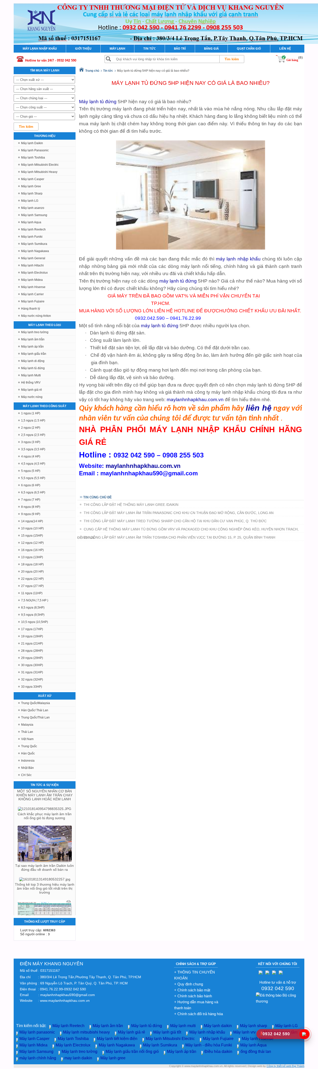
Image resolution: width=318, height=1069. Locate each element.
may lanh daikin (78, 1058)
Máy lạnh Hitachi (32, 265)
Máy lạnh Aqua (31, 222)
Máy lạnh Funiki (31, 236)
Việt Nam (27, 739)
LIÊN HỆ (285, 48)
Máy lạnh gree (112, 1058)
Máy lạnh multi (183, 1026)
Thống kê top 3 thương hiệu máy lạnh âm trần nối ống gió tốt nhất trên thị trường (44, 872)
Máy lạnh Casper (32, 179)
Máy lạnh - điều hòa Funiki (208, 1045)
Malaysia (27, 724)
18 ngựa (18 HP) (32, 564)
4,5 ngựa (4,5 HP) (33, 463)
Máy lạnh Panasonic (35, 150)
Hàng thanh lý (30, 308)
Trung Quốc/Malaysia (35, 703)
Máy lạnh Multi (31, 375)
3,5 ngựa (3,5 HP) (33, 449)
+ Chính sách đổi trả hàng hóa (198, 1014)
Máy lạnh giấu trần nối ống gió (132, 1051)
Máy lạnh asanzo (32, 208)
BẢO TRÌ (180, 48)
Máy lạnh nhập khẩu (207, 1032)
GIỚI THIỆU (83, 48)
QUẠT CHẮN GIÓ (249, 48)
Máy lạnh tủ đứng (33, 368)
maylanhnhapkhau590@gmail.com (67, 995)
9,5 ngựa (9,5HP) (32, 614)
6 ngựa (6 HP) (30, 485)
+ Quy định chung (188, 984)
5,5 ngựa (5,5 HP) (33, 478)
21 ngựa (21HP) (32, 643)
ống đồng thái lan (255, 1051)
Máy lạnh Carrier (32, 294)
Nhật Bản (27, 768)
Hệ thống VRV (30, 382)
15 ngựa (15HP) (32, 535)
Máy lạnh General (33, 258)
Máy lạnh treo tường (34, 332)
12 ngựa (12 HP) (32, 543)
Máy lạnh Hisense (33, 287)
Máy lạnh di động (32, 361)
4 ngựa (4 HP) (30, 456)
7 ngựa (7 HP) (30, 499)
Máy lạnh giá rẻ (31, 389)
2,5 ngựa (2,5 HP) (33, 435)
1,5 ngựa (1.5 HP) (33, 420)
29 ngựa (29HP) (32, 658)
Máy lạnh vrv (244, 1032)
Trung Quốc (29, 746)
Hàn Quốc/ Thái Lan (34, 710)
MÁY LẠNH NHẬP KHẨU (40, 48)
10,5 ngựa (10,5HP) (34, 622)
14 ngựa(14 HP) (32, 521)
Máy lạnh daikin (218, 1026)
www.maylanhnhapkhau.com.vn (65, 1001)
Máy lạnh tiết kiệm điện (117, 1039)
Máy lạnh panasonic (37, 1032)
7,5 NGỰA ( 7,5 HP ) (34, 600)
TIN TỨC (149, 48)
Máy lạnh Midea (32, 280)
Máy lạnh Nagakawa (35, 251)
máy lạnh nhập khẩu (238, 258)
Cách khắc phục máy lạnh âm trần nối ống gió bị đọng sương (45, 800)
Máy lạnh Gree (31, 186)
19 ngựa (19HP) (32, 636)
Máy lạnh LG (29, 200)
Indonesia (28, 760)
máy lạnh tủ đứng (177, 281)
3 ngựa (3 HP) (30, 442)
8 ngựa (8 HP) (30, 507)
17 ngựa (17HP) (32, 629)
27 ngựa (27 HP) (32, 586)
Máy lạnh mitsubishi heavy (86, 1032)
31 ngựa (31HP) (32, 672)
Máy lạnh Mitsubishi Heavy (39, 172)
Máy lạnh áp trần (32, 346)
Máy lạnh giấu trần (33, 354)
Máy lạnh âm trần (32, 339)
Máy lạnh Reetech (33, 229)
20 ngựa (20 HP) (32, 571)
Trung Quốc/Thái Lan (35, 717)
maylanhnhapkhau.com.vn (195, 399)
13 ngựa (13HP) (32, 557)
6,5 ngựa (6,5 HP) (33, 492)
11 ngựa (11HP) (31, 593)
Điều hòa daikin (218, 1051)
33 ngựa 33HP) (31, 686)
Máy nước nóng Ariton (36, 316)
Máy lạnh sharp (253, 1026)
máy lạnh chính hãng (37, 1058)
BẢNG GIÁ (211, 48)
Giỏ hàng (292, 60)
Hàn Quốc (28, 753)
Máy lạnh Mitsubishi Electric (40, 164)
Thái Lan (27, 732)
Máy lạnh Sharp (31, 193)
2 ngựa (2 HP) (30, 427)
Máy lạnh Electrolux (34, 272)
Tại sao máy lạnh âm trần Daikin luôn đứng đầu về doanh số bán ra (44, 852)
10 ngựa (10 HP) (32, 528)
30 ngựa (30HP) (32, 665)
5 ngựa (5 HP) (30, 471)
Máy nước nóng (31, 397)
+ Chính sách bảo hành (193, 996)
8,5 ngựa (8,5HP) (32, 607)
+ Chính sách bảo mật (192, 990)
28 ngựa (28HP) (32, 650)
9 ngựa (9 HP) (30, 514)
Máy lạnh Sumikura (34, 244)
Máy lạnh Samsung (34, 215)
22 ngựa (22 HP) (32, 579)
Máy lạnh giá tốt (167, 1032)
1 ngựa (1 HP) (30, 413)
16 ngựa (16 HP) (32, 550)
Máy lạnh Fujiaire (32, 301)
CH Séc (26, 775)
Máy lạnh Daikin (32, 143)
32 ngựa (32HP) (32, 679)
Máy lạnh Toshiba (33, 157)
